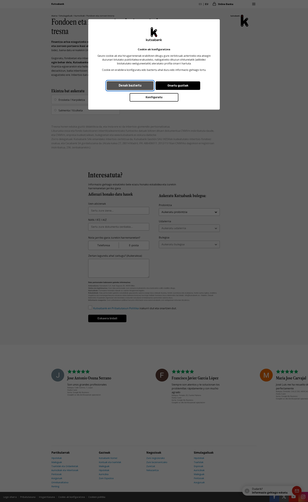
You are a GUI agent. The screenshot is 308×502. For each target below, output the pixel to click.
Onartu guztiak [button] (177, 85)
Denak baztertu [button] (130, 85)
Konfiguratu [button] (154, 97)
